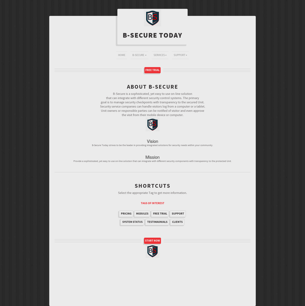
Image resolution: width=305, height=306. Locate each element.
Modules (142, 214)
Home (121, 55)
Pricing (126, 214)
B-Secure (138, 55)
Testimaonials (157, 222)
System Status (132, 222)
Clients (177, 222)
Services (159, 55)
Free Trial (152, 70)
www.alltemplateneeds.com (135, 282)
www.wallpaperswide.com (186, 282)
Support (179, 55)
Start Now (152, 241)
